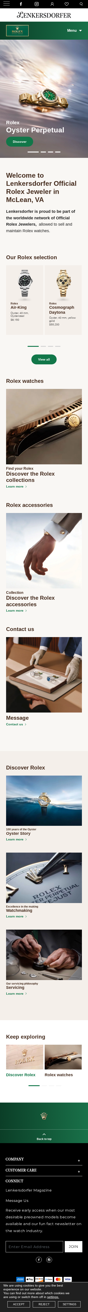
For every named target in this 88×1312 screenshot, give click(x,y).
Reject (44, 1304)
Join (73, 1246)
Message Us (17, 1201)
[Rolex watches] (63, 1057)
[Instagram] (37, 4)
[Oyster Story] (44, 800)
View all (44, 359)
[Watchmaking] (44, 877)
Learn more (14, 486)
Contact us (14, 724)
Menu (72, 30)
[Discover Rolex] (24, 1057)
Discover (19, 141)
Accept (18, 1304)
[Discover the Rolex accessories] (44, 550)
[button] (33, 346)
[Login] (53, 4)
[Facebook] (21, 4)
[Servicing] (44, 954)
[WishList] (67, 4)
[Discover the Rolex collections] (44, 426)
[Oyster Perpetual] (44, 98)
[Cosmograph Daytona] (63, 283)
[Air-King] (24, 283)
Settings (69, 1304)
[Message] (44, 674)
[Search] (82, 4)
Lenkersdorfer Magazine (29, 1190)
